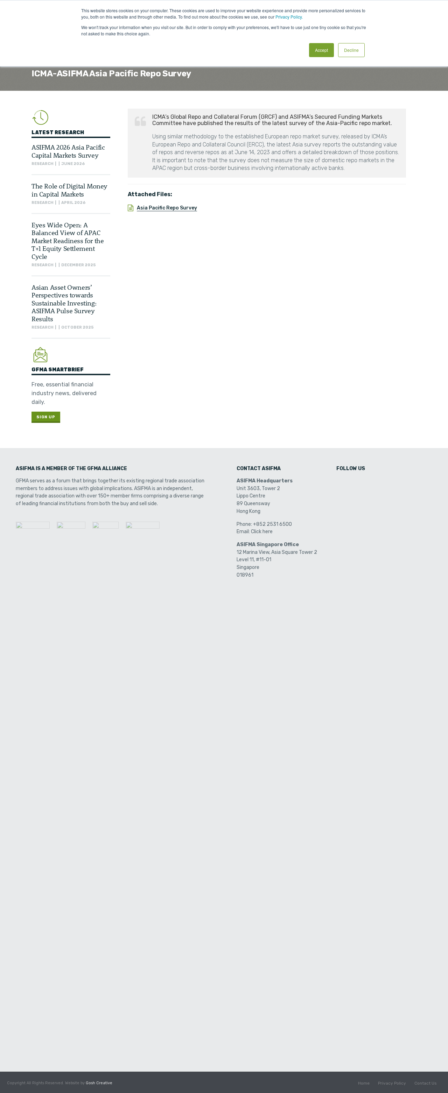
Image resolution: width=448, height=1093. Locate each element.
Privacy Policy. (289, 17)
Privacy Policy (392, 1083)
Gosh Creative (99, 1083)
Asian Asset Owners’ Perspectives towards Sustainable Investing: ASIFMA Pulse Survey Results (63, 303)
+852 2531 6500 (272, 524)
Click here (262, 532)
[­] (342, 483)
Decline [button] (351, 50)
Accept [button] (321, 50)
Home (364, 1083)
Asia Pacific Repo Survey (167, 208)
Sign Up (45, 417)
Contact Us (425, 1083)
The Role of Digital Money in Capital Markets (69, 189)
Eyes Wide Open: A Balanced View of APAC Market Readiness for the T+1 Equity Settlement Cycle (67, 240)
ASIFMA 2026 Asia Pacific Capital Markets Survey (68, 151)
